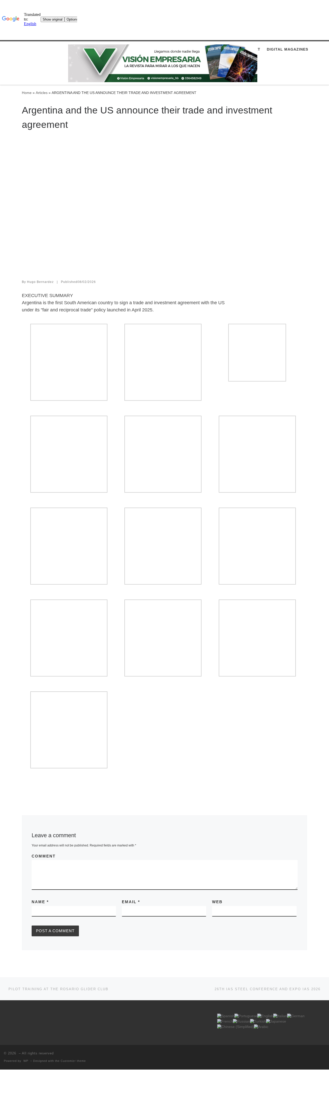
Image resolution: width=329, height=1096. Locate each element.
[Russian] (241, 1021)
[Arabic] (261, 1027)
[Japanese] (276, 1021)
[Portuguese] (245, 1016)
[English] (265, 1016)
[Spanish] (225, 1016)
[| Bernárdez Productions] (162, 63)
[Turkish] (258, 1021)
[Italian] (280, 1016)
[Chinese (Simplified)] (235, 1027)
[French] (225, 1021)
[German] (296, 1016)
